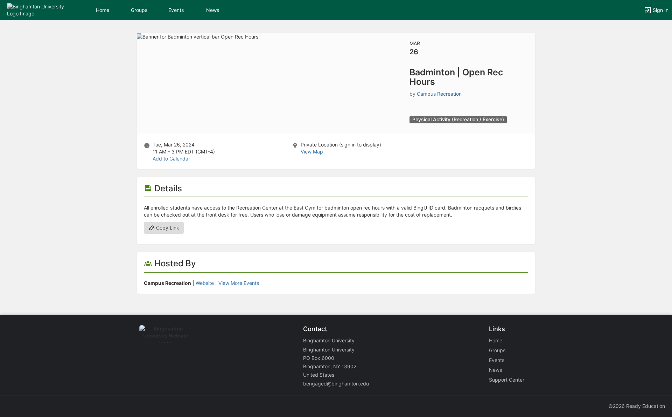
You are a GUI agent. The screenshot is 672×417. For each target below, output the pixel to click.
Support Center (506, 380)
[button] (36, 10)
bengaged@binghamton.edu (336, 384)
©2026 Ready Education (636, 406)
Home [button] (102, 10)
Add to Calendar (171, 159)
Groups (139, 10)
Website (205, 283)
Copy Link (167, 228)
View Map (312, 152)
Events (176, 10)
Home (495, 340)
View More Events (238, 283)
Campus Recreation (439, 94)
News (212, 10)
